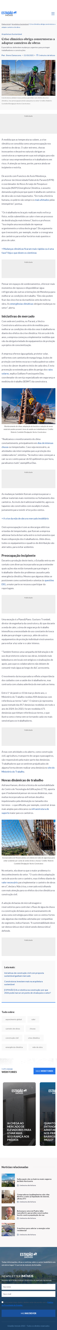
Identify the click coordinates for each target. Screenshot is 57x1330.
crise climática (34, 1038)
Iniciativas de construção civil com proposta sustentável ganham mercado (24, 974)
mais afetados (42, 199)
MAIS (44, 1071)
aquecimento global (14, 1019)
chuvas (33, 1028)
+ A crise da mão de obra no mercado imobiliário (25, 518)
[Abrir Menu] (53, 13)
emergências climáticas (21, 303)
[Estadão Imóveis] (9, 13)
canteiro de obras (13, 1028)
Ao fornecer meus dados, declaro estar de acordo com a (27, 1303)
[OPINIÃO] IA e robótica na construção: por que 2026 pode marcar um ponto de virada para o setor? (27, 991)
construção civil (12, 1038)
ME (28, 1313)
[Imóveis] (28, 1255)
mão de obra (37, 1047)
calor (33, 1019)
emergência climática (14, 1047)
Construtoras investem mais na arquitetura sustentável (23, 983)
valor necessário (10, 882)
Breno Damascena (13, 55)
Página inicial (6, 24)
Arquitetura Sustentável (20, 24)
